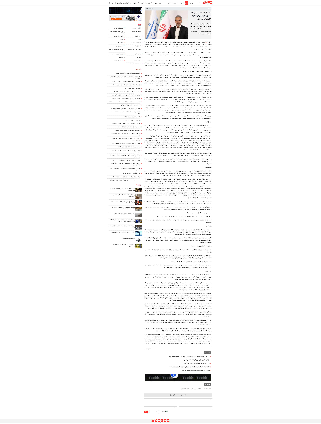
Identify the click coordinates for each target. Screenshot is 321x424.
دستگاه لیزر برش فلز (136, 31)
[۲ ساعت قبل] (138, 209)
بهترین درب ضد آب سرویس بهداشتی (132, 117)
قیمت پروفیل (138, 46)
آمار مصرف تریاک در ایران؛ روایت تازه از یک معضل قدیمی (128, 73)
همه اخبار (194, 3)
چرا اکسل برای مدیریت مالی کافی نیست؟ (117, 50)
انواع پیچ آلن (120, 43)
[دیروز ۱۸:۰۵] (138, 202)
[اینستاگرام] (162, 420)
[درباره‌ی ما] (168, 420)
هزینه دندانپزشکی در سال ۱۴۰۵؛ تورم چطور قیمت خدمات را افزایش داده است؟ (125, 112)
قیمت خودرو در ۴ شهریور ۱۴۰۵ (128, 238)
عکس (113, 3)
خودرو (160, 3)
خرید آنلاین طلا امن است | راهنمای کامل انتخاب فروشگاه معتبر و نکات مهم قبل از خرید (125, 156)
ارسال (146, 412)
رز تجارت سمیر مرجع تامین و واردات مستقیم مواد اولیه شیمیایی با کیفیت (124, 102)
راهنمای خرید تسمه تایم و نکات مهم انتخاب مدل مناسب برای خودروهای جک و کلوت (125, 169)
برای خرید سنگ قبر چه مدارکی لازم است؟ (131, 120)
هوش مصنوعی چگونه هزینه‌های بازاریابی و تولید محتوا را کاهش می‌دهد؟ (124, 160)
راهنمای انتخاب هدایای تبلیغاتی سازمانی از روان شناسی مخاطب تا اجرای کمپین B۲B (125, 77)
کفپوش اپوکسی (119, 46)
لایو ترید (139, 57)
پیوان (122, 39)
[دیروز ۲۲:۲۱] (138, 233)
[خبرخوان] (156, 420)
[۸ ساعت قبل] (138, 246)
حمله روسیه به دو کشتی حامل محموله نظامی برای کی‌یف (122, 232)
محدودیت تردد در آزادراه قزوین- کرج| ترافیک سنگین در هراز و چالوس (122, 226)
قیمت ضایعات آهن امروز (135, 43)
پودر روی (121, 57)
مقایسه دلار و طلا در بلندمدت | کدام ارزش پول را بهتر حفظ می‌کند (126, 85)
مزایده (139, 39)
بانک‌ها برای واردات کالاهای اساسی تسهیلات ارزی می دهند (196, 370)
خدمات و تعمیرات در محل (135, 64)
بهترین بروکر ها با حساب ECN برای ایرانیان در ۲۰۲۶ (129, 147)
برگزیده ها (138, 70)
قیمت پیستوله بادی (119, 61)
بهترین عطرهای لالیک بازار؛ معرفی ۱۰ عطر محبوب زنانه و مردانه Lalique (123, 189)
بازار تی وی (123, 3)
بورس (156, 3)
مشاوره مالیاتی (137, 61)
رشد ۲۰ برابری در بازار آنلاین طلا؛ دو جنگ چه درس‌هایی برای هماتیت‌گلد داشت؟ (125, 134)
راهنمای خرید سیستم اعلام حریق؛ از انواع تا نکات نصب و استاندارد (126, 123)
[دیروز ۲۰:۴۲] (138, 215)
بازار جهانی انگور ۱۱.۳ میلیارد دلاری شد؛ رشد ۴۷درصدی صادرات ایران (123, 245)
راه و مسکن (129, 3)
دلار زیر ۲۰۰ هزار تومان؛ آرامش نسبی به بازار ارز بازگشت (197, 363)
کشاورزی (169, 3)
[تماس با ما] (165, 420)
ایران (186, 3)
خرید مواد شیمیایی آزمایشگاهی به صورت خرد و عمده (129, 127)
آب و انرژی (136, 3)
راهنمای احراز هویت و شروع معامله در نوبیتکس (130, 173)
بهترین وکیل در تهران (118, 28)
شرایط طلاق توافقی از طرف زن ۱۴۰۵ (132, 88)
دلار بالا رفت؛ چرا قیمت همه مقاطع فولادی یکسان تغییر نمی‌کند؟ (126, 81)
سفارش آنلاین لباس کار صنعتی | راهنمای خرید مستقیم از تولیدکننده (125, 108)
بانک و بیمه (142, 3)
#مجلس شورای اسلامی (196, 388)
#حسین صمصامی (207, 388)
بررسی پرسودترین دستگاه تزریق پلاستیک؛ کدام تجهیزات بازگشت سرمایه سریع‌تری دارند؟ (125, 151)
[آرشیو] (153, 420)
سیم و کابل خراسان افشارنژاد (134, 49)
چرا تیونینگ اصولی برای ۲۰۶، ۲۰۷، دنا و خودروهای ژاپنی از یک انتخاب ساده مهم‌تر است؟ (125, 164)
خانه (199, 3)
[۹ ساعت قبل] (138, 196)
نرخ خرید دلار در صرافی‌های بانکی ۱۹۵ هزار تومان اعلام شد (196, 360)
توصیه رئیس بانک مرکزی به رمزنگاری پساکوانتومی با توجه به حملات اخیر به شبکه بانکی (189, 356)
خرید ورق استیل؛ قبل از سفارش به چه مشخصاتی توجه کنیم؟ (127, 92)
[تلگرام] (159, 420)
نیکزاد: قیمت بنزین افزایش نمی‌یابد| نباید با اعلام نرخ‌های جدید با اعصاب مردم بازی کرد (189, 367)
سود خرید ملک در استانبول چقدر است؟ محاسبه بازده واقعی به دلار (126, 95)
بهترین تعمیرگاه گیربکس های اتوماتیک (117, 32)
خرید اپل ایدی (138, 36)
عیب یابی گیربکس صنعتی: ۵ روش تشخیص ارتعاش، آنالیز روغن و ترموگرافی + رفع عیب (126, 139)
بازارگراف (118, 3)
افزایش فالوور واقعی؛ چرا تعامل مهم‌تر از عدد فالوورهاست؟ (127, 130)
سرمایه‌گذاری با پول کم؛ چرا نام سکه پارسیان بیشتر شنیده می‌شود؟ (126, 98)
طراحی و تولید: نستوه (160, 422)
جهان (190, 3)
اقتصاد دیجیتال (176, 3)
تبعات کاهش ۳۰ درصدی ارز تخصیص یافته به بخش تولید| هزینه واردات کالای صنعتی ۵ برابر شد (122, 220)
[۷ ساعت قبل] (138, 227)
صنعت (164, 3)
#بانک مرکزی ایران (185, 388)
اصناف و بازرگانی (150, 3)
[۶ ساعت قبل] (138, 190)
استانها (182, 3)
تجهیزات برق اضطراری (136, 28)
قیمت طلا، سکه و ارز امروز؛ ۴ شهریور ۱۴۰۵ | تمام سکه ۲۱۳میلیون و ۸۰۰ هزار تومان (123, 208)
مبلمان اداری (138, 54)
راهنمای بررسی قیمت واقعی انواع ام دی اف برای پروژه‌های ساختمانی (125, 143)
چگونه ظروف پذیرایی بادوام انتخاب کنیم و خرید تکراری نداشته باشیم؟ (123, 195)
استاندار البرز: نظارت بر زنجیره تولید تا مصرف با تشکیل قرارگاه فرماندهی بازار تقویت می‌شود (122, 202)
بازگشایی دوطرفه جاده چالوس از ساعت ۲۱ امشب (124, 213)
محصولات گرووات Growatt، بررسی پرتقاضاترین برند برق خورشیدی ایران (125, 180)
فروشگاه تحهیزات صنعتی (118, 54)
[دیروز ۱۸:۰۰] (138, 221)
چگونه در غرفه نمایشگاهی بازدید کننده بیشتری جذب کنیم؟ (128, 105)
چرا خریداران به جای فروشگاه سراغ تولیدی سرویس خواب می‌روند (126, 177)
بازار (206, 42)
